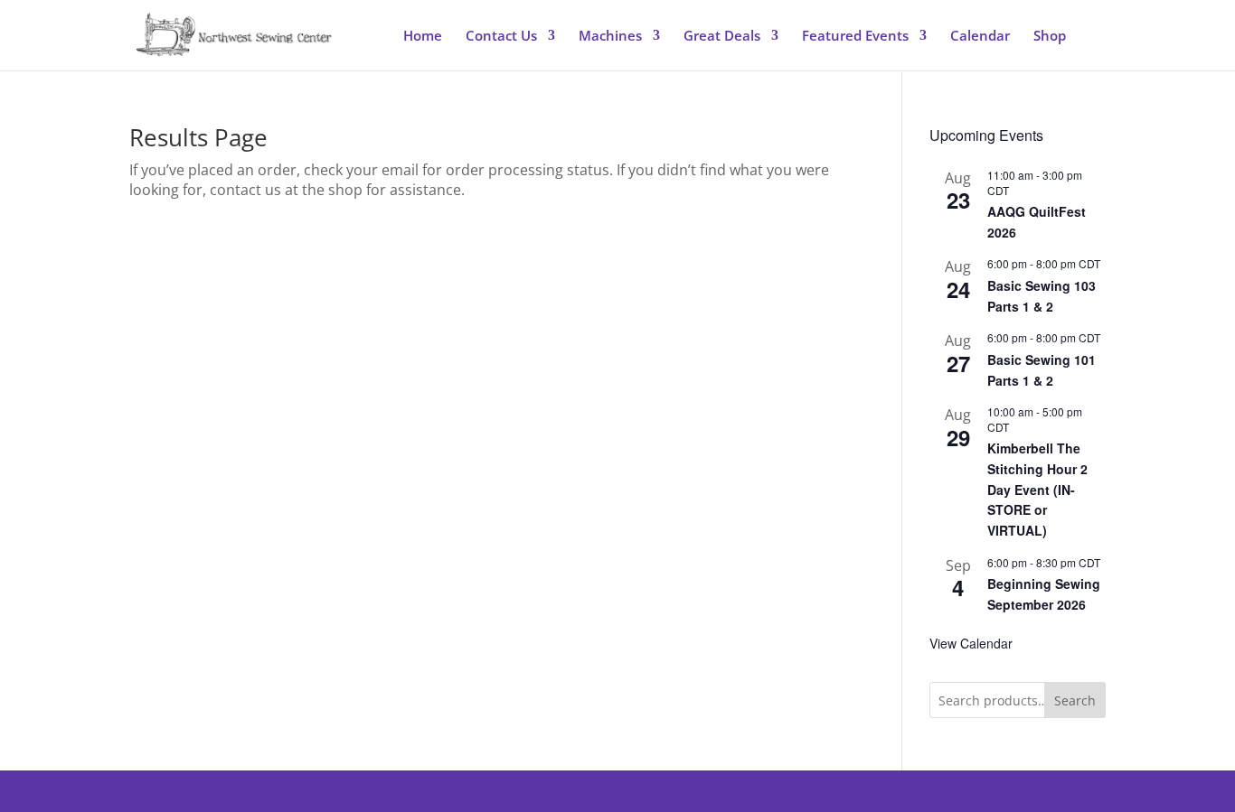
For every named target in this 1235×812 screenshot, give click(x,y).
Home (422, 36)
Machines (610, 36)
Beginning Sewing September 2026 (1043, 593)
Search (1075, 700)
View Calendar (971, 643)
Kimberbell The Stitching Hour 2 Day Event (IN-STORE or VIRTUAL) (1037, 489)
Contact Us (501, 36)
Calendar (980, 36)
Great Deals (721, 36)
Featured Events (855, 36)
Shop (1049, 36)
